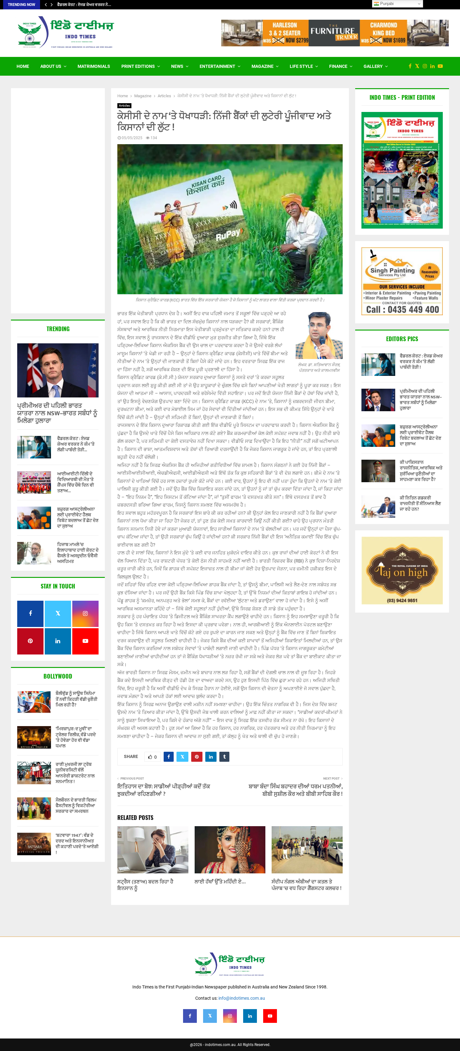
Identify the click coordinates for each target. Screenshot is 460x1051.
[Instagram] (426, 66)
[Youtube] (442, 66)
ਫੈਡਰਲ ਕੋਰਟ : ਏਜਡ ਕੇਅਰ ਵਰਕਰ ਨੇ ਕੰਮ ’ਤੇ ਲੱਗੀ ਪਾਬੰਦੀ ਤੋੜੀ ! (421, 361)
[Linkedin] (434, 66)
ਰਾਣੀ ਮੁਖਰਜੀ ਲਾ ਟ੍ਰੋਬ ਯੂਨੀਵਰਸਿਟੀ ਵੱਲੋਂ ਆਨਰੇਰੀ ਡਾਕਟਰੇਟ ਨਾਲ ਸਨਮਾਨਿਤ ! (75, 773)
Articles (124, 105)
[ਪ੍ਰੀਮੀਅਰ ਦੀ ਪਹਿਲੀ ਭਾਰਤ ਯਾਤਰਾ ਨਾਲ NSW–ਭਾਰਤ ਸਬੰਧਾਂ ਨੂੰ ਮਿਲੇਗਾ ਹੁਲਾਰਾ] (58, 370)
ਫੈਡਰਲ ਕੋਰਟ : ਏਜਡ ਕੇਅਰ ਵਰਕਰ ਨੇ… (84, 5)
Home (23, 66)
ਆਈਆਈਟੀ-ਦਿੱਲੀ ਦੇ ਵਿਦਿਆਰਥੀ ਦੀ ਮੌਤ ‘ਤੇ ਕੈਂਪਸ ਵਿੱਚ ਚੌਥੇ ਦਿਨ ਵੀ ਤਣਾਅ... (75, 482)
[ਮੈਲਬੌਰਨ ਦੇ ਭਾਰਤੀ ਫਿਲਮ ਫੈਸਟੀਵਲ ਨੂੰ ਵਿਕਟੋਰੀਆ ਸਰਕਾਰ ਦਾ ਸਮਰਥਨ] (34, 808)
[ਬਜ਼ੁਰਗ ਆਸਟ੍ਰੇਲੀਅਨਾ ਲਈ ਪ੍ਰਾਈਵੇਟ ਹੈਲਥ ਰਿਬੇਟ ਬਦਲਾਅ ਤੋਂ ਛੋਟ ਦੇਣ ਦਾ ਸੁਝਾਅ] (34, 518)
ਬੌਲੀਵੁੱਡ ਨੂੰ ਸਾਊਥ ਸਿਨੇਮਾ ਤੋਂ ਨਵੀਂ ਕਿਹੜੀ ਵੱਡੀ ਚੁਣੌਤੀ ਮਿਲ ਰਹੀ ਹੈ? (76, 699)
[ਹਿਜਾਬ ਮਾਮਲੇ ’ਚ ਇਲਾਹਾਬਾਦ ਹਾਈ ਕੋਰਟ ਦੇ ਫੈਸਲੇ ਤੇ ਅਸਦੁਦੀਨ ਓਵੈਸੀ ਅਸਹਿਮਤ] (34, 553)
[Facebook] (412, 66)
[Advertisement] (58, 201)
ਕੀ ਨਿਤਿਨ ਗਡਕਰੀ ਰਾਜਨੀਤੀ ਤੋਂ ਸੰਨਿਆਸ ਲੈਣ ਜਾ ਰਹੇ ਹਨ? (420, 503)
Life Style (301, 66)
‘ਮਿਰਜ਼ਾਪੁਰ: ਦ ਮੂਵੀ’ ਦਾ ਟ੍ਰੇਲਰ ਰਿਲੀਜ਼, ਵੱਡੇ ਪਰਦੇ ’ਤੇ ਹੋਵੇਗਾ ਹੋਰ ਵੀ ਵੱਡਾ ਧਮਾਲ (76, 737)
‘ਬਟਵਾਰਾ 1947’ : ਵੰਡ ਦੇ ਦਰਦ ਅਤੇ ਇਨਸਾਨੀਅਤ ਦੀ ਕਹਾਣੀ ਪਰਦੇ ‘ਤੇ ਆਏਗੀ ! (77, 844)
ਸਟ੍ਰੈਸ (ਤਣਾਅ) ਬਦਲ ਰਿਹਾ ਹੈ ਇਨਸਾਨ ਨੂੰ (145, 885)
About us (50, 66)
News (177, 66)
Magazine (262, 66)
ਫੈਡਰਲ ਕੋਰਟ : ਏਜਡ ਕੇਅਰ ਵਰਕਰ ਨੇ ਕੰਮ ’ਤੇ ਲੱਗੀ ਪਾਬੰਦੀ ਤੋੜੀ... (76, 444)
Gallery (373, 66)
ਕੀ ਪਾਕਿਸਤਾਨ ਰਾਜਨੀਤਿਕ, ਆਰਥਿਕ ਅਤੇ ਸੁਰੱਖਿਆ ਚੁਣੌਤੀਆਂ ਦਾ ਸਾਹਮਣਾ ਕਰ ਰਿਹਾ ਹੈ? (421, 471)
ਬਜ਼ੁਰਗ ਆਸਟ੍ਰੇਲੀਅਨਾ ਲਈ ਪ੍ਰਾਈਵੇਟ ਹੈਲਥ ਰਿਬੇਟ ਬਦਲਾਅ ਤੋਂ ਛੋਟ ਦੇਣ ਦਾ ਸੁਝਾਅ (78, 518)
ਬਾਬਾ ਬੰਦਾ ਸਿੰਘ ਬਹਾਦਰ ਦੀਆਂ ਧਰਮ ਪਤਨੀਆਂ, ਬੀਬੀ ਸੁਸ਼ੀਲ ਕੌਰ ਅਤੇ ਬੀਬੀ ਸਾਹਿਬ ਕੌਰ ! (296, 790)
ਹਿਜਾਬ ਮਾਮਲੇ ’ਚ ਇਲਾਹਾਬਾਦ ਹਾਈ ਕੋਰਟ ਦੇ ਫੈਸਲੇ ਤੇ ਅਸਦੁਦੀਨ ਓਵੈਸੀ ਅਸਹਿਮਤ (78, 553)
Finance (338, 66)
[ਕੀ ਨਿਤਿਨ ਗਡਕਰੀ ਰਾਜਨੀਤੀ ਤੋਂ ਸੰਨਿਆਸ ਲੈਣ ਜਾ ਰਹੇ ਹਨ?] (378, 506)
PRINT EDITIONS (138, 66)
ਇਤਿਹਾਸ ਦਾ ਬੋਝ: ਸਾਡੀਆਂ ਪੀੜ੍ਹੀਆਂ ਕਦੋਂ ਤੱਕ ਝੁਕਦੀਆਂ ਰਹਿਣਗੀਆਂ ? (163, 790)
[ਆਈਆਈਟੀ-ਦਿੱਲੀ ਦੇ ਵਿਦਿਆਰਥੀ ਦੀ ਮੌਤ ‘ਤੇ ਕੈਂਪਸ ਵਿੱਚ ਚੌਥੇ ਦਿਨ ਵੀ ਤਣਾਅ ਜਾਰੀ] (34, 482)
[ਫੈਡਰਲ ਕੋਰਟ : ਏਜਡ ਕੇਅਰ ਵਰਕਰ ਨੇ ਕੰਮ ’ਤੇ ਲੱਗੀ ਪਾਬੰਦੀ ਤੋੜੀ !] (34, 447)
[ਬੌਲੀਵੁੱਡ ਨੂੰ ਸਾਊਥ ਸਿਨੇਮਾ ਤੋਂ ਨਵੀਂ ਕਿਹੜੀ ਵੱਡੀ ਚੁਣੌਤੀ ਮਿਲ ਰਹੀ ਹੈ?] (34, 702)
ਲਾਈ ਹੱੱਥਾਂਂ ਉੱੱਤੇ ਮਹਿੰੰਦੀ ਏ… (220, 882)
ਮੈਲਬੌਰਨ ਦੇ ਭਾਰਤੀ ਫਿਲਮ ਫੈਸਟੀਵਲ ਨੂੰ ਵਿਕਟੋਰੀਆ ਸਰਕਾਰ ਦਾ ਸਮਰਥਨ (76, 805)
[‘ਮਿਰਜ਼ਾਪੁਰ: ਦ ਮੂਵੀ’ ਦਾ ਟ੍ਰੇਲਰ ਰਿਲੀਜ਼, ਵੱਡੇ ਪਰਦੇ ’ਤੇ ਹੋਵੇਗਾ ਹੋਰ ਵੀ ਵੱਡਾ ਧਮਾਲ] (34, 737)
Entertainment (217, 66)
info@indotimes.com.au (241, 998)
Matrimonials (94, 66)
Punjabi (386, 3)
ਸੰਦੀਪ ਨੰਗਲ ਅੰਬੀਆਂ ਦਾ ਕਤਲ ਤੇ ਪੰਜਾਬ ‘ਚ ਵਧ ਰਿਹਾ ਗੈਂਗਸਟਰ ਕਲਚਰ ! (306, 885)
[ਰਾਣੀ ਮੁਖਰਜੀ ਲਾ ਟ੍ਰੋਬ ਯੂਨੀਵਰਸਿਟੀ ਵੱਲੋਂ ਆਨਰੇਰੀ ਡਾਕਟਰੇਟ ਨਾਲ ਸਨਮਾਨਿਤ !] (34, 773)
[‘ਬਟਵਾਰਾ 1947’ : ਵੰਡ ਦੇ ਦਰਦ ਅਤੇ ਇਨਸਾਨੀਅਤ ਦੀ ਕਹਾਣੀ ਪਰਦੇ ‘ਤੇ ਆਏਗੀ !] (34, 844)
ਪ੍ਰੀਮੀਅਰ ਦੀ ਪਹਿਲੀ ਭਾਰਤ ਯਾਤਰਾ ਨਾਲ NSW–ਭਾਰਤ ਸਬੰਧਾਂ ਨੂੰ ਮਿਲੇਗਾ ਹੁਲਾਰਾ (57, 413)
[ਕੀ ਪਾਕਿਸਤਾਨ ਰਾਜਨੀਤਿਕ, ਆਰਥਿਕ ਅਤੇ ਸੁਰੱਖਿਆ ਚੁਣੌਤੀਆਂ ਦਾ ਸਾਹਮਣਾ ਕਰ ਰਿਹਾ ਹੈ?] (378, 471)
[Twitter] (419, 66)
